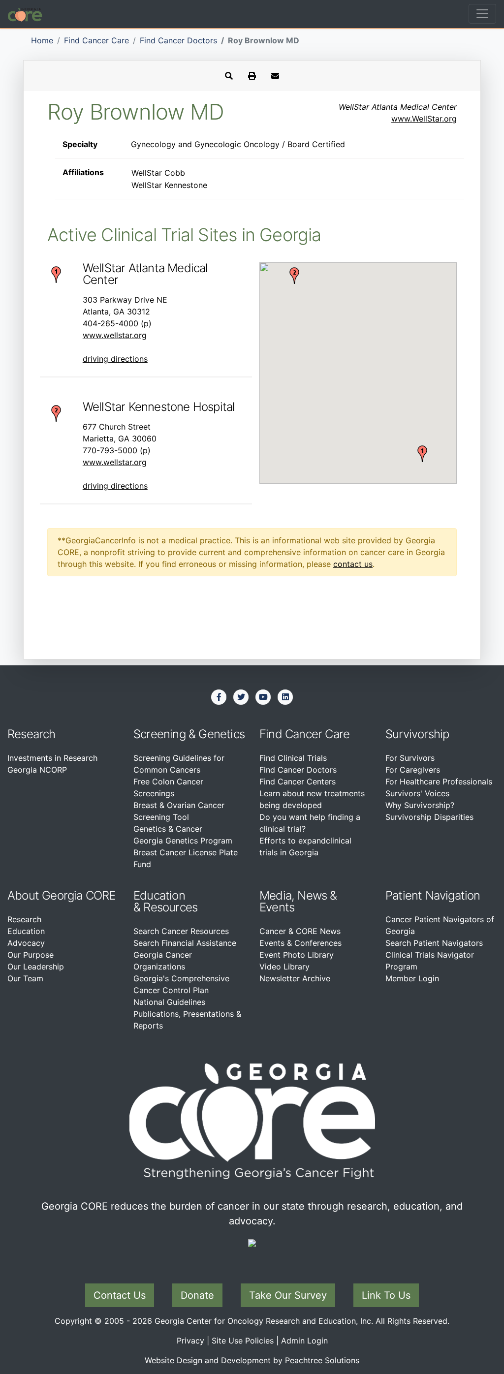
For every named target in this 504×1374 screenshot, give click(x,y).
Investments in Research (52, 758)
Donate (197, 1295)
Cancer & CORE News (300, 931)
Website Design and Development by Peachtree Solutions (252, 1360)
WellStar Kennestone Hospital (159, 407)
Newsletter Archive (294, 978)
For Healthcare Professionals (438, 781)
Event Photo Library (296, 955)
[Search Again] (229, 75)
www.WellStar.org (424, 119)
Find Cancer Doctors (178, 40)
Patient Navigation (432, 895)
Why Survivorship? (419, 805)
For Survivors (410, 758)
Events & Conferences (300, 943)
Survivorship (417, 734)
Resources (170, 907)
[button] (422, 453)
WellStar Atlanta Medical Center (145, 274)
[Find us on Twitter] (241, 697)
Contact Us (120, 1295)
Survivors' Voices (417, 793)
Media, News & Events (298, 901)
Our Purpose (30, 955)
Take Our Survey (288, 1295)
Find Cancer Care (96, 40)
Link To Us (386, 1295)
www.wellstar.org (115, 335)
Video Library (284, 966)
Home (42, 40)
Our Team (25, 978)
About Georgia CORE (61, 895)
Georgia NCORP (37, 770)
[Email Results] (275, 75)
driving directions (115, 359)
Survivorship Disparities (429, 817)
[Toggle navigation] (482, 14)
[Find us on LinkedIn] (285, 697)
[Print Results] (252, 75)
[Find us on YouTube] (263, 697)
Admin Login (304, 1340)
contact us (353, 564)
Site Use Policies (243, 1340)
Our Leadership (35, 966)
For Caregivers (412, 770)
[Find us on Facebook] (219, 697)
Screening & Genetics (189, 734)
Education (26, 931)
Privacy (190, 1340)
